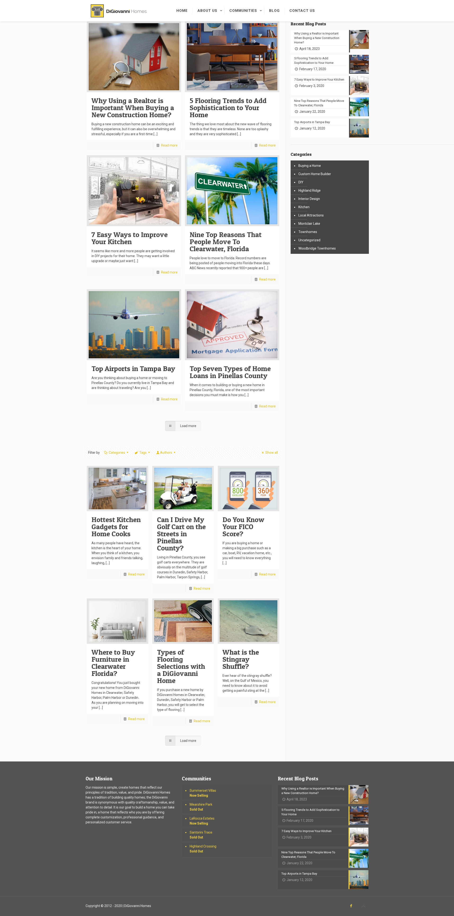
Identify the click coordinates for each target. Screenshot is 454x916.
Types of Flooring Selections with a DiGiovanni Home (181, 666)
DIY (300, 182)
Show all (271, 452)
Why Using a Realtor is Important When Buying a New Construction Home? (133, 107)
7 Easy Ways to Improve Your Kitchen (130, 238)
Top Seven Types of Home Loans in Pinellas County (230, 372)
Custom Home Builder (314, 174)
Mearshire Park (201, 807)
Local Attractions (311, 215)
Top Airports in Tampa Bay (133, 368)
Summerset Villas (203, 793)
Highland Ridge (309, 190)
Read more (169, 145)
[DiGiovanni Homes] (118, 10)
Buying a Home (309, 166)
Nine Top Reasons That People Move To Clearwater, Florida (226, 241)
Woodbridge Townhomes (317, 248)
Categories (117, 452)
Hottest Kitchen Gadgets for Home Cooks (116, 526)
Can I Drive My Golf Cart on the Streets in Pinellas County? (181, 533)
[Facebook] (351, 906)
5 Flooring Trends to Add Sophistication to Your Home (228, 107)
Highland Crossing (203, 848)
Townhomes (307, 232)
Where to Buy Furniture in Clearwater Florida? (113, 663)
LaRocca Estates (202, 821)
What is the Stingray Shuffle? (241, 659)
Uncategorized (309, 240)
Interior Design (309, 199)
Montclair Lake (309, 223)
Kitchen (304, 207)
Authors (166, 452)
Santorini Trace (201, 834)
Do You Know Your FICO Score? (243, 526)
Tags (143, 452)
